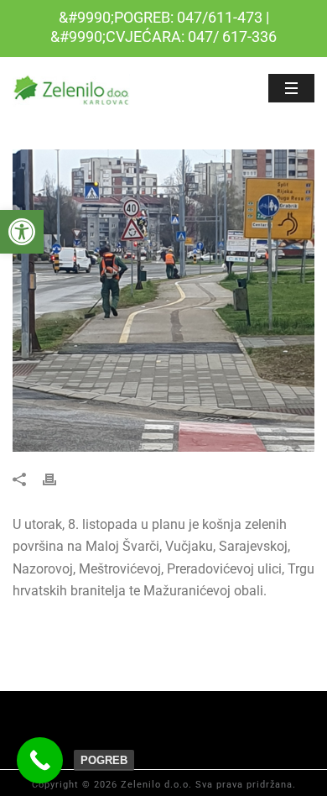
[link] (22, 232)
